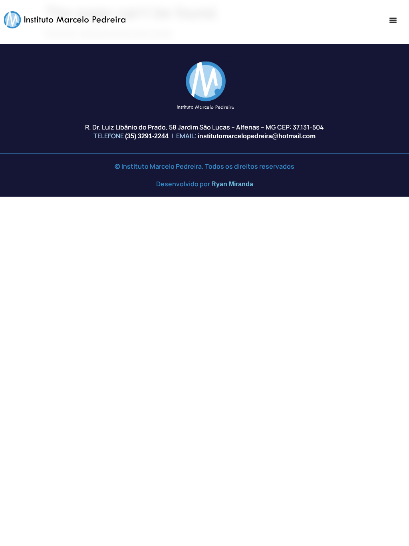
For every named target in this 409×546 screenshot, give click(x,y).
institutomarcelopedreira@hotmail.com (257, 136)
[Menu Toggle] (393, 20)
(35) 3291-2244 (147, 136)
